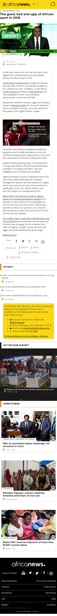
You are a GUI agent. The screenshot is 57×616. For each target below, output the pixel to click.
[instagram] (51, 573)
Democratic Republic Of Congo (19, 440)
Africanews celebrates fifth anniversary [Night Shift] (24, 287)
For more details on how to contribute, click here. (26, 336)
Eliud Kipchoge (35, 91)
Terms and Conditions (46, 581)
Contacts (5, 587)
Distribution (6, 593)
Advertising (50, 593)
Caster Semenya (10, 91)
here (36, 331)
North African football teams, (16, 83)
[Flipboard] (37, 573)
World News (9, 538)
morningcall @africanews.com (36, 328)
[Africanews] (19, 4)
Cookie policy (50, 587)
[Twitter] (31, 573)
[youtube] (24, 573)
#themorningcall (17, 322)
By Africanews (9, 62)
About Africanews (9, 581)
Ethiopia (7, 489)
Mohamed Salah (18, 105)
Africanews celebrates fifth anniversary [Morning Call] (24, 296)
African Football (30, 253)
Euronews (51, 605)
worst (21, 224)
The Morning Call (11, 11)
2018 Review (14, 258)
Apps (53, 599)
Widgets (4, 605)
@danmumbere (10, 235)
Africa (24, 248)
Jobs (3, 599)
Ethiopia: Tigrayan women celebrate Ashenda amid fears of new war (24, 494)
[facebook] (44, 573)
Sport (36, 248)
